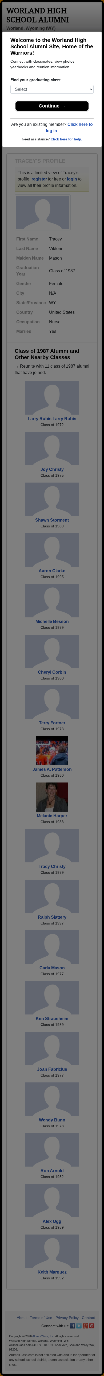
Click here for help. (66, 139)
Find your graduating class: (36, 80)
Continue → (52, 106)
